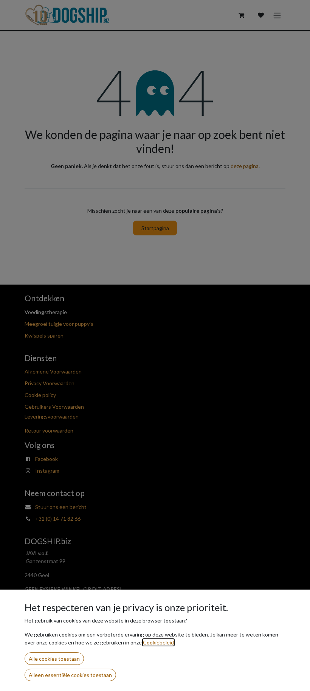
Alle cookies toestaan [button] (54, 658)
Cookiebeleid (158, 642)
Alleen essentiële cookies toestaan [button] (70, 675)
